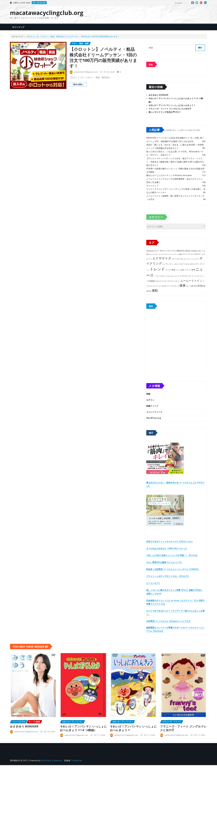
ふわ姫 (179, 254)
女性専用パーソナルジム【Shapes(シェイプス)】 (168, 621)
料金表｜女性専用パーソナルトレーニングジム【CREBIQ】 (172, 569)
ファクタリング (185, 276)
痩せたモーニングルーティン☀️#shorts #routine (169, 175)
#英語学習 (180, 251)
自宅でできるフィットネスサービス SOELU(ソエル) (169, 541)
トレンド (157, 269)
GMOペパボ (201, 251)
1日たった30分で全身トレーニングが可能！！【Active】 (172, 555)
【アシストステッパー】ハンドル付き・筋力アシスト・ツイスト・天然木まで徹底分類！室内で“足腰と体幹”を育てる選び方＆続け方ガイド (175, 162)
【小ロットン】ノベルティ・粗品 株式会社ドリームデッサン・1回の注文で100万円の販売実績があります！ (72, 36)
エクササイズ (161, 258)
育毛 (195, 286)
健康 (182, 285)
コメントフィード (154, 412)
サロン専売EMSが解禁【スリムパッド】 (164, 562)
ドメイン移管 (180, 270)
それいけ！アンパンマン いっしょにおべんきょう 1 (172, 105)
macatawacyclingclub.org (46, 13)
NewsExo (57, 760)
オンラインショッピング (191, 259)
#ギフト (157, 251)
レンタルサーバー (165, 286)
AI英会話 (187, 251)
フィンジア (195, 276)
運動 (155, 290)
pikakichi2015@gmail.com (86, 72)
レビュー (155, 286)
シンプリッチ (167, 264)
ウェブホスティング (197, 254)
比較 (192, 286)
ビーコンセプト (153, 583)
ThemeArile (76, 760)
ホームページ (17, 36)
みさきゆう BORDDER (158, 95)
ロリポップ (175, 286)
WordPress (46, 760)
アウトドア (186, 254)
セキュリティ (195, 264)
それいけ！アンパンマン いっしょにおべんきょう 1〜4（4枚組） (83, 728)
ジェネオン (175, 264)
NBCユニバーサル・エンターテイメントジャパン (161, 254)
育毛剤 (200, 285)
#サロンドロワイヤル (168, 251)
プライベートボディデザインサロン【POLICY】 (167, 576)
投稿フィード (152, 406)
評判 (149, 291)
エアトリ (149, 259)
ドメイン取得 (170, 270)
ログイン (150, 399)
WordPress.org (153, 418)
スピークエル (184, 264)
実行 (200, 47)
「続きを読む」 (78, 84)
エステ (174, 259)
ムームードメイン (191, 280)
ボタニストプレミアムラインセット (168, 281)
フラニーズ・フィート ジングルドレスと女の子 (170, 108)
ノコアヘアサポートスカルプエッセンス (166, 276)
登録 (148, 393)
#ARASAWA (150, 251)
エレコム (179, 259)
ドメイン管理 (189, 270)
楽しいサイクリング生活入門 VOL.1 (165, 112)
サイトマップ (18, 27)
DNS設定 (194, 251)
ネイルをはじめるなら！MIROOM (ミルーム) (166, 548)
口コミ (188, 286)
